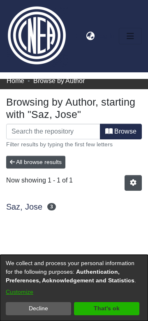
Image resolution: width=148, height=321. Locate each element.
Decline (38, 308)
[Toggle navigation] (130, 36)
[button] (79, 36)
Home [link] (15, 80)
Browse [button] (124, 131)
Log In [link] (106, 35)
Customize (19, 292)
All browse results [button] (38, 162)
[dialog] (74, 288)
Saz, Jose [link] (24, 206)
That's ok (107, 308)
